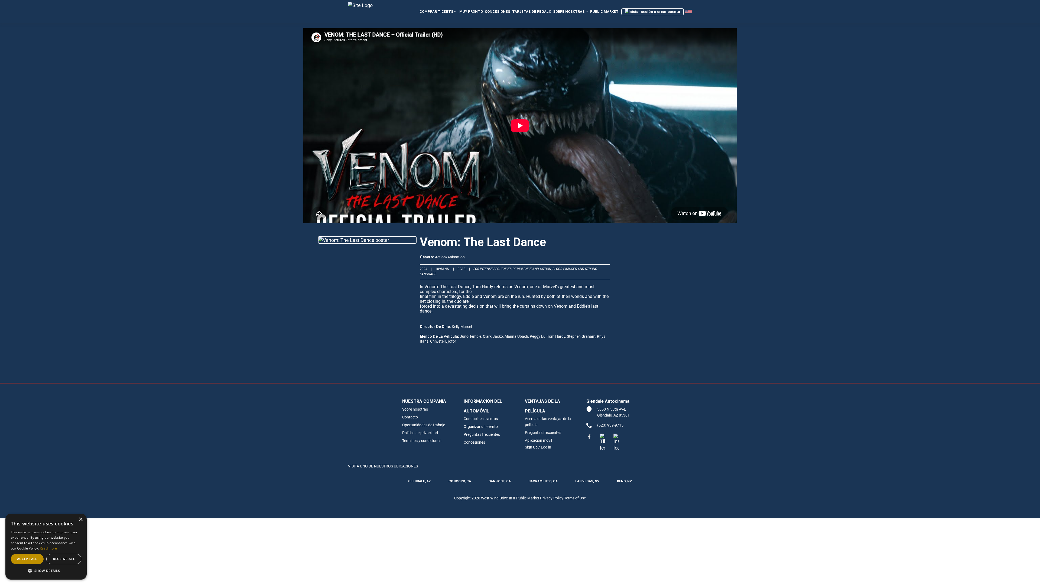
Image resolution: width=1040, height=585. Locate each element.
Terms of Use (575, 497)
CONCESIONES (497, 11)
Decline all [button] (64, 559)
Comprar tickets (436, 11)
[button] (46, 571)
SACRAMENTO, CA (543, 481)
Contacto (410, 417)
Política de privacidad (420, 432)
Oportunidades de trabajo (423, 424)
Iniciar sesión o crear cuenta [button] (654, 11)
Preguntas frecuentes (482, 434)
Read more (48, 548)
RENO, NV (624, 481)
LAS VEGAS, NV (587, 481)
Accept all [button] (27, 559)
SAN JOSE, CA (500, 481)
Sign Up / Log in (538, 447)
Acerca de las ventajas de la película (548, 421)
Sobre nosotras (569, 11)
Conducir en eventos (481, 418)
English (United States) (688, 12)
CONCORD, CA (459, 481)
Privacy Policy (551, 497)
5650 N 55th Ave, (611, 409)
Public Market (604, 11)
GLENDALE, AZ (419, 481)
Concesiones (474, 442)
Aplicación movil (538, 440)
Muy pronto (471, 11)
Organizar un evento (481, 426)
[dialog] (46, 547)
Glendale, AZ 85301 (613, 415)
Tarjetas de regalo (531, 11)
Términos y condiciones (421, 440)
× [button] (81, 520)
